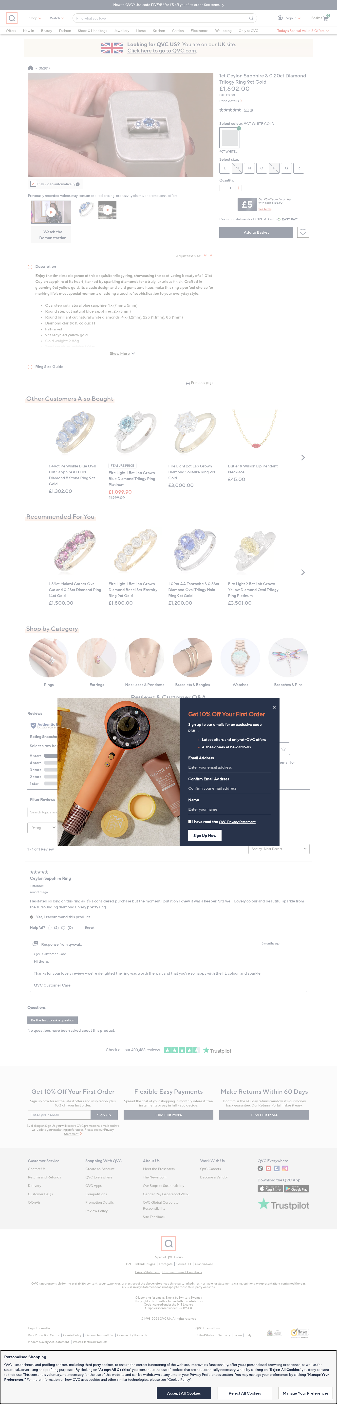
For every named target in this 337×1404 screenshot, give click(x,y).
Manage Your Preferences (306, 1393)
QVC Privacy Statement (237, 822)
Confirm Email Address (208, 778)
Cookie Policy (179, 1379)
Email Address (201, 757)
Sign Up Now (204, 835)
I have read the (224, 821)
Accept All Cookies (184, 1393)
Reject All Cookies (245, 1393)
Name (193, 799)
